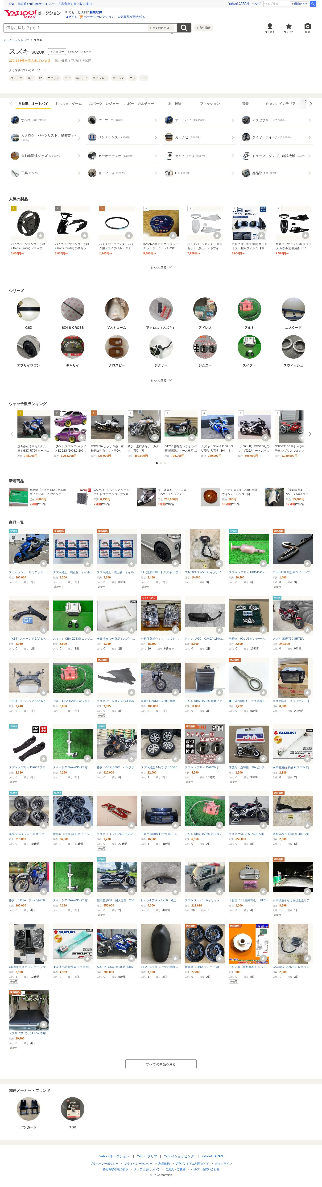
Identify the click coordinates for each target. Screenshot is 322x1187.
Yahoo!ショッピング (179, 1156)
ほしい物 (40, 235)
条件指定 (203, 27)
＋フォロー (57, 51)
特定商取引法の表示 (115, 1169)
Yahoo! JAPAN (238, 3)
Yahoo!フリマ (147, 1156)
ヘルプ (256, 3)
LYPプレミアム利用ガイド (192, 1163)
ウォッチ (288, 32)
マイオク (270, 32)
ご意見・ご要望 (175, 1169)
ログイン (71, 17)
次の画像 (309, 103)
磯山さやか (301, 3)
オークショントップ (16, 40)
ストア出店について (147, 1169)
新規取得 (96, 12)
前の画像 (12, 103)
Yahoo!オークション (114, 1156)
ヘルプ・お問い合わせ (205, 1169)
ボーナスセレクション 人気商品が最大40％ (114, 17)
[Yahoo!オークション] (33, 12)
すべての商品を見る (161, 1064)
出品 (307, 32)
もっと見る (158, 267)
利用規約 (164, 1163)
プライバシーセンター (138, 1163)
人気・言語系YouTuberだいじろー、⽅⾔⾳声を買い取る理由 (50, 4)
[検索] (313, 4)
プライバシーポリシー (104, 1163)
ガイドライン (223, 1163)
